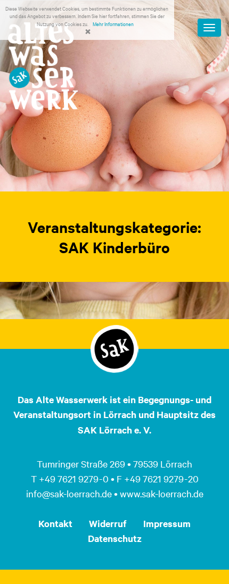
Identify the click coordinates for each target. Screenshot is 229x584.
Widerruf (108, 523)
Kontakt (55, 523)
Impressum (167, 523)
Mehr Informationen (113, 24)
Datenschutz (115, 538)
